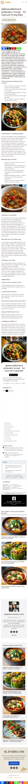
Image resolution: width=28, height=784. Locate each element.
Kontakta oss (14, 763)
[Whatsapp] (19, 48)
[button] (22, 2)
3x (12, 391)
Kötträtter (5, 559)
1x (6, 391)
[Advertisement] (14, 408)
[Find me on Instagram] (14, 632)
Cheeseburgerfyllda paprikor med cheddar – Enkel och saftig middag (13, 562)
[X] (9, 48)
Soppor (4, 534)
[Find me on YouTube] (17, 632)
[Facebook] (3, 48)
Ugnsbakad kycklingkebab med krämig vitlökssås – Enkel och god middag (13, 740)
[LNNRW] (2, 2)
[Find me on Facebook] (11, 632)
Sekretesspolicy (17, 777)
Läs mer (14, 635)
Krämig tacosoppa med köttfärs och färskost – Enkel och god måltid (13, 537)
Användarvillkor (10, 777)
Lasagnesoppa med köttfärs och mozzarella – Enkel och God (13, 587)
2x (9, 391)
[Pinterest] (14, 48)
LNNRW (8, 2)
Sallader (5, 42)
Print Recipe (14, 374)
